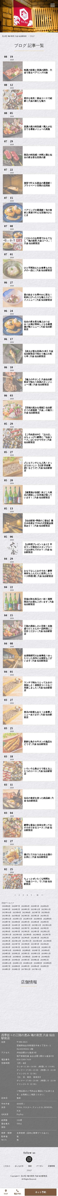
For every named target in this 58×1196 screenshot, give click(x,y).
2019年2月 (35, 960)
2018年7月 (6, 966)
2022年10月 (17, 935)
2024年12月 (6, 919)
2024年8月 (47, 919)
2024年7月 (6, 922)
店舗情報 (51, 1166)
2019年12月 (35, 953)
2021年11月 (26, 941)
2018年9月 (38, 963)
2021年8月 (6, 944)
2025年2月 (35, 916)
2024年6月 (16, 922)
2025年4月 (16, 916)
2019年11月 (46, 953)
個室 (30, 1166)
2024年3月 (44, 922)
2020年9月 (17, 950)
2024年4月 (35, 922)
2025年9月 (17, 912)
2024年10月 (27, 919)
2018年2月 (6, 969)
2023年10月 (47, 925)
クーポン (39, 1166)
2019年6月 (45, 957)
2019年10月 (6, 957)
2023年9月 (6, 928)
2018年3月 (44, 966)
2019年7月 (36, 957)
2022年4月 (25, 938)
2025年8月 (26, 912)
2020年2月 (16, 953)
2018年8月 (47, 963)
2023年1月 (35, 931)
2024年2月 (6, 925)
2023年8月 (16, 928)
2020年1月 (25, 953)
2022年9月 (27, 935)
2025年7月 (36, 912)
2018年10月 (27, 963)
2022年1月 (6, 941)
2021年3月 (6, 947)
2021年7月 (16, 944)
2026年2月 (16, 909)
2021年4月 (44, 944)
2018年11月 (17, 963)
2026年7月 (16, 906)
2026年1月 (25, 909)
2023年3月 (16, 931)
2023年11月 (36, 925)
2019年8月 (26, 957)
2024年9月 (38, 919)
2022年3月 (35, 938)
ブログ (29, 1170)
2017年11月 (36, 969)
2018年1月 (16, 969)
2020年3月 (6, 953)
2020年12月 (35, 947)
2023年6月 (35, 928)
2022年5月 (16, 938)
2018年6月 (16, 966)
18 (37, 895)
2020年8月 (26, 950)
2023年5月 (44, 928)
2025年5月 (6, 916)
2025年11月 (46, 909)
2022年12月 (45, 931)
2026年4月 (44, 906)
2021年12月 (16, 941)
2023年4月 (6, 931)
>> (42, 895)
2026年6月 (25, 906)
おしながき (19, 1166)
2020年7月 (36, 950)
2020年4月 (45, 950)
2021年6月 (25, 944)
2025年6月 (45, 912)
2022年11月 (6, 935)
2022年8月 (37, 935)
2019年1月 (44, 960)
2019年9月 (17, 957)
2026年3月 (6, 909)
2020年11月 (46, 947)
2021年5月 (35, 944)
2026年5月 (35, 906)
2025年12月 (35, 909)
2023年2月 (25, 931)
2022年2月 (44, 938)
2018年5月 (25, 966)
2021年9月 (47, 941)
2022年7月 (46, 935)
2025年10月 (6, 912)
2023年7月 (25, 928)
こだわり (6, 1166)
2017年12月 (25, 969)
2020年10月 (6, 950)
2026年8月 (6, 906)
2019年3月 (25, 960)
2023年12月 (25, 925)
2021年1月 (25, 947)
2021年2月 (16, 947)
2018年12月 (6, 963)
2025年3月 (25, 916)
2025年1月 (44, 916)
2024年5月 (25, 922)
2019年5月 (6, 960)
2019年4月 (16, 960)
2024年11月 (17, 919)
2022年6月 (6, 938)
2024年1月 (16, 925)
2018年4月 (35, 966)
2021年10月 (37, 941)
